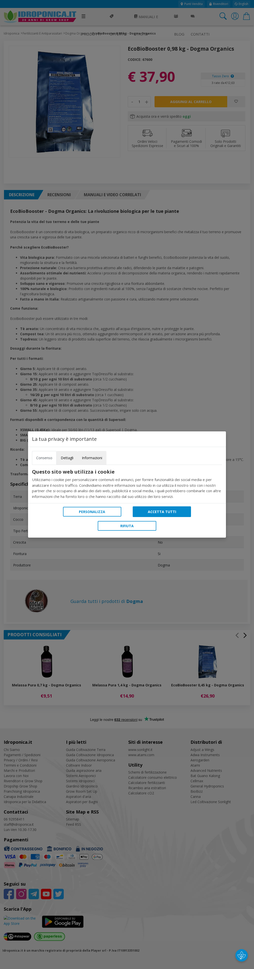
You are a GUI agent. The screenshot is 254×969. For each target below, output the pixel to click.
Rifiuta (127, 525)
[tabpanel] (127, 484)
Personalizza (92, 511)
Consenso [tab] (44, 457)
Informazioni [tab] (92, 457)
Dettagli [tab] (67, 457)
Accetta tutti (162, 511)
